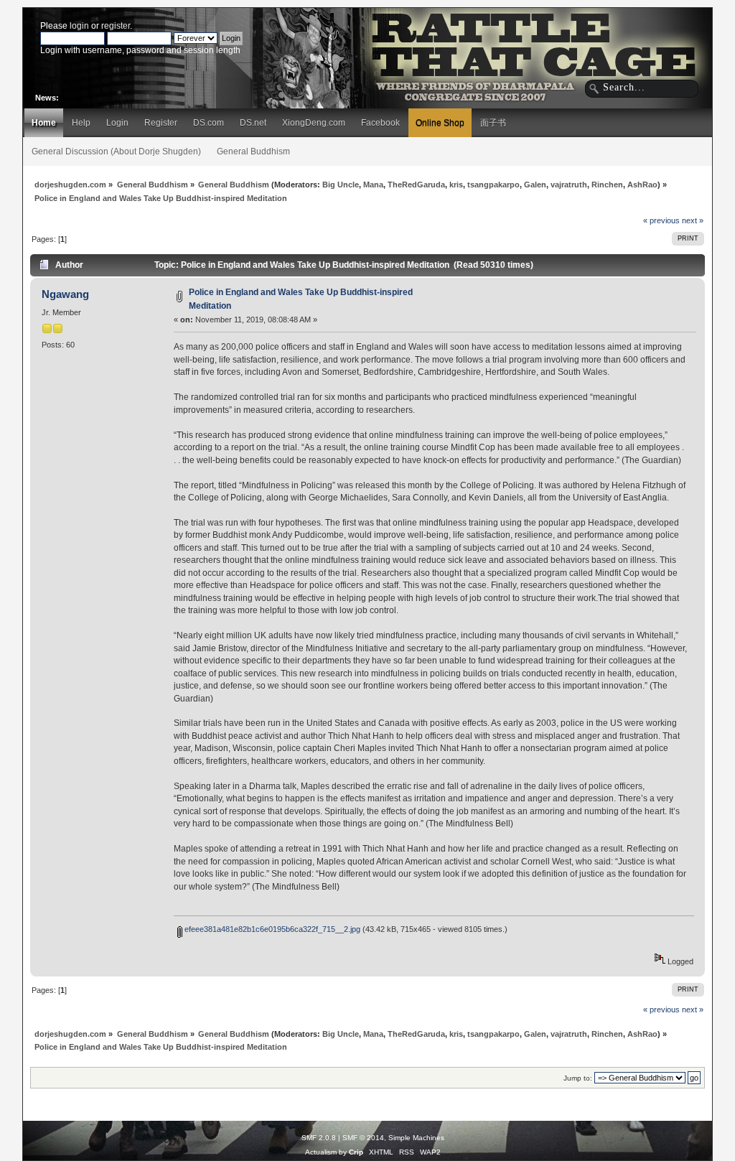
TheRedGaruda (416, 184)
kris (456, 184)
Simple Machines (416, 1138)
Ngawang (65, 294)
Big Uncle (340, 184)
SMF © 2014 (363, 1138)
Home (44, 123)
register (115, 26)
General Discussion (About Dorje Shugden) (116, 151)
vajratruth (569, 184)
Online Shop (440, 123)
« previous (661, 220)
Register (160, 123)
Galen (535, 184)
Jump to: (577, 1078)
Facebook (380, 123)
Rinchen (607, 184)
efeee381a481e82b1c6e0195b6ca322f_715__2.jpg (271, 929)
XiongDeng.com (313, 123)
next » (692, 220)
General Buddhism (253, 151)
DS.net (253, 123)
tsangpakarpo (493, 184)
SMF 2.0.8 (318, 1138)
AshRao (642, 184)
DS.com (208, 123)
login (79, 26)
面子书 (493, 123)
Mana (373, 184)
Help (81, 123)
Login (117, 123)
